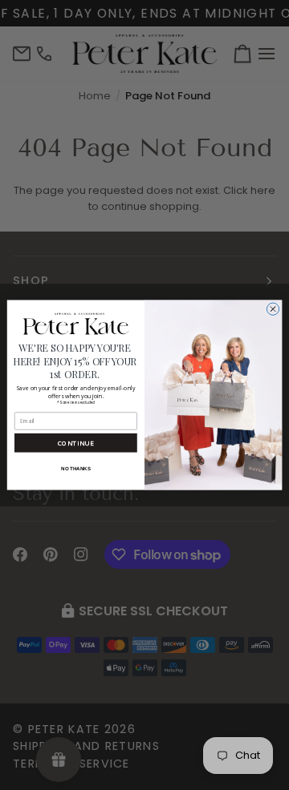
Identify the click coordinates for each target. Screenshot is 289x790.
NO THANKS (75, 468)
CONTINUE (76, 443)
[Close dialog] (273, 309)
